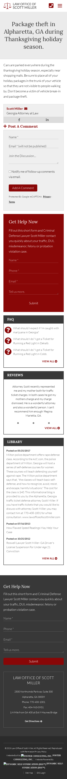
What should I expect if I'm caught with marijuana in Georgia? (36, 330)
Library (14, 442)
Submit (33, 303)
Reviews (15, 375)
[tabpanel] (34, 401)
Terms (12, 202)
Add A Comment (23, 188)
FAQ (10, 319)
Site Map (29, 772)
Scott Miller (15, 108)
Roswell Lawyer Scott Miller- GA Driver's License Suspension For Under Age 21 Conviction (30, 547)
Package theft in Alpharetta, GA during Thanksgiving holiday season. (33, 35)
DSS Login (41, 772)
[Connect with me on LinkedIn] (47, 120)
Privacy (47, 196)
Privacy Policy (41, 751)
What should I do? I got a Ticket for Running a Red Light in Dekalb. (33, 341)
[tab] (18, 423)
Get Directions (32, 721)
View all (48, 361)
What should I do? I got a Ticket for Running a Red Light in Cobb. (33, 352)
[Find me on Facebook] (19, 120)
